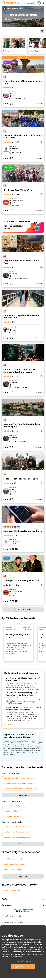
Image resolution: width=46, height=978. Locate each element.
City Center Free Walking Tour (18, 190)
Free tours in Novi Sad (12, 890)
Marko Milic (13, 273)
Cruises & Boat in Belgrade (14, 864)
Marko (11, 489)
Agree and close (23, 966)
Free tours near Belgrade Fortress (17, 837)
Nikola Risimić (14, 148)
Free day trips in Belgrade (14, 806)
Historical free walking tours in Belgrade (19, 783)
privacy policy (23, 949)
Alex (10, 94)
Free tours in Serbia (15, 9)
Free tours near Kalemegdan (15, 832)
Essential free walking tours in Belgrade (19, 778)
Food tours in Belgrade (12, 816)
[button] (14, 45)
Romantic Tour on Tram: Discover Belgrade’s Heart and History (19, 370)
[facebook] (7, 916)
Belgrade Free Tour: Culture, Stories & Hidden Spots (21, 425)
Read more (7, 725)
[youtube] (11, 916)
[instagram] (3, 916)
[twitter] (16, 916)
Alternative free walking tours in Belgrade (20, 788)
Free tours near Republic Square (16, 827)
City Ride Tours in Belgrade (14, 869)
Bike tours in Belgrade (12, 811)
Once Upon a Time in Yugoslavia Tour (21, 580)
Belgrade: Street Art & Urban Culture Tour (21, 261)
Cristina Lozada (14, 328)
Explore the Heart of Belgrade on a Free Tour (22, 82)
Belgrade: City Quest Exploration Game (22, 531)
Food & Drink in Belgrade (13, 859)
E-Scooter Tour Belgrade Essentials (20, 479)
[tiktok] (20, 916)
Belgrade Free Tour (16, 200)
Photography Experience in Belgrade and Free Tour (21, 316)
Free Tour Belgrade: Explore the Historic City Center (22, 136)
